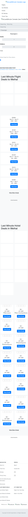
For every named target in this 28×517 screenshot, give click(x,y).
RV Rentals (5, 13)
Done (25, 50)
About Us (2, 465)
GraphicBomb (14, 512)
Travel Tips (5, 16)
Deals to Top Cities (18, 493)
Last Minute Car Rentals (5, 493)
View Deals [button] (7, 316)
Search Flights (14, 54)
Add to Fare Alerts (6, 60)
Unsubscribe (16, 468)
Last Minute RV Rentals (5, 500)
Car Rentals (5, 7)
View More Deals (14, 193)
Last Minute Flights (4, 490)
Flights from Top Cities (19, 490)
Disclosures (2, 484)
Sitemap (2, 472)
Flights (3, 5)
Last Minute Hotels (4, 496)
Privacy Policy (3, 475)
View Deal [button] (14, 124)
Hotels (3, 10)
